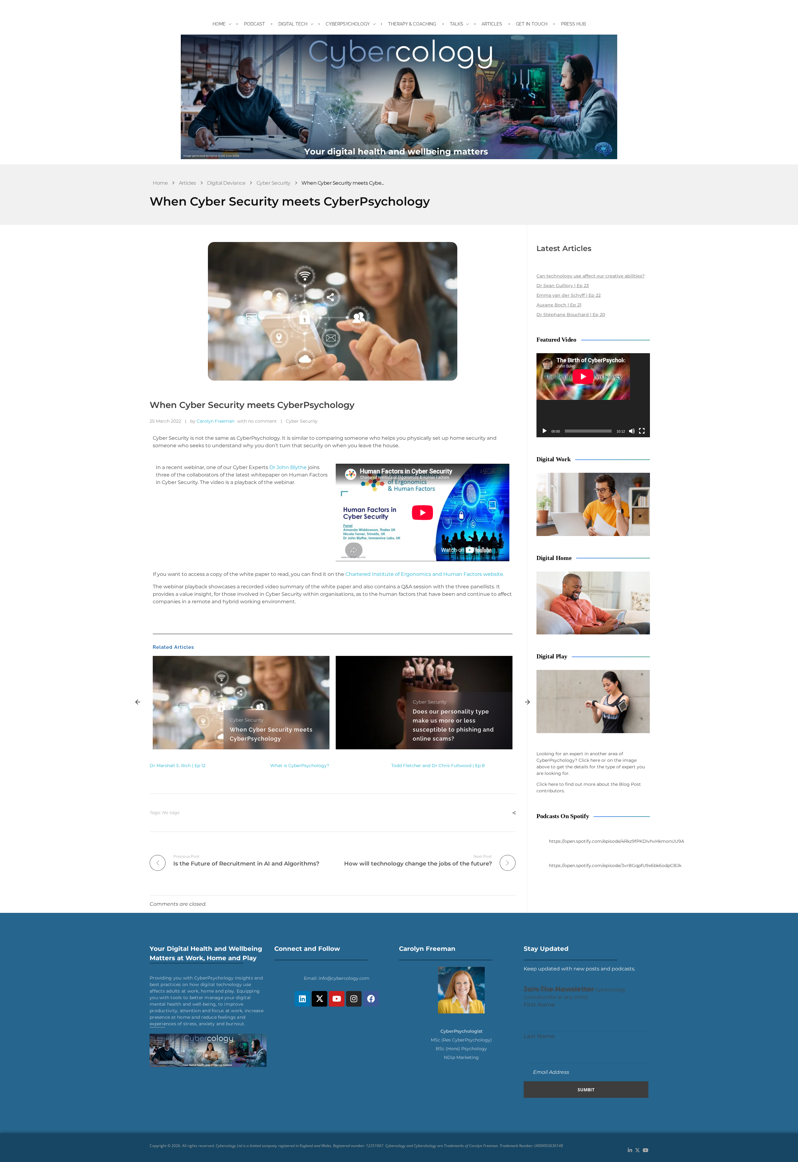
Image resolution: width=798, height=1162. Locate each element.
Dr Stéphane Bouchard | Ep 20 (570, 314)
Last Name (539, 1036)
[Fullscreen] (642, 431)
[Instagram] (354, 999)
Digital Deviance (226, 183)
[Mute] (632, 431)
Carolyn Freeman (215, 421)
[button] (138, 702)
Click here (589, 760)
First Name (539, 1004)
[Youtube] (336, 999)
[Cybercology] (399, 97)
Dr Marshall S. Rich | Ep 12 (177, 765)
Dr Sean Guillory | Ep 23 (562, 285)
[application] (593, 395)
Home (160, 183)
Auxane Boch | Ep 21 (558, 305)
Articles (187, 183)
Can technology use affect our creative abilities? (590, 276)
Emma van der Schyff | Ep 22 (568, 295)
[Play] (544, 431)
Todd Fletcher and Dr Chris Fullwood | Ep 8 (438, 765)
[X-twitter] (319, 999)
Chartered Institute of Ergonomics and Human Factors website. (424, 574)
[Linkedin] (302, 999)
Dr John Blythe (288, 467)
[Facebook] (371, 999)
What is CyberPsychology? (299, 765)
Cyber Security (274, 183)
